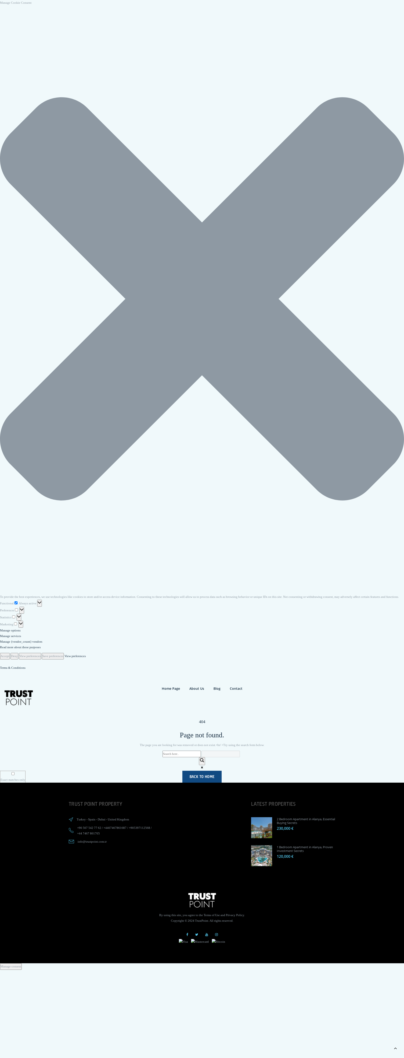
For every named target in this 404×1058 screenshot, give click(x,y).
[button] (202, 300)
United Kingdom (118, 819)
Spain (91, 819)
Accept (4, 656)
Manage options (10, 630)
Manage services (10, 636)
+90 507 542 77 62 (89, 828)
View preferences (30, 656)
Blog (216, 688)
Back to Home (202, 776)
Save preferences (52, 656)
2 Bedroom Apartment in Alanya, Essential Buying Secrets (306, 821)
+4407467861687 (115, 828)
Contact (236, 688)
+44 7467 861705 (88, 833)
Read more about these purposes (20, 647)
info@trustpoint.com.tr (92, 841)
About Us (196, 688)
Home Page (171, 688)
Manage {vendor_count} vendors (21, 641)
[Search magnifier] (202, 761)
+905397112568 (139, 828)
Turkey (81, 819)
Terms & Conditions (12, 667)
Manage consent (10, 966)
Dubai (101, 819)
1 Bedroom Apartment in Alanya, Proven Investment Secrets (305, 849)
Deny (14, 656)
